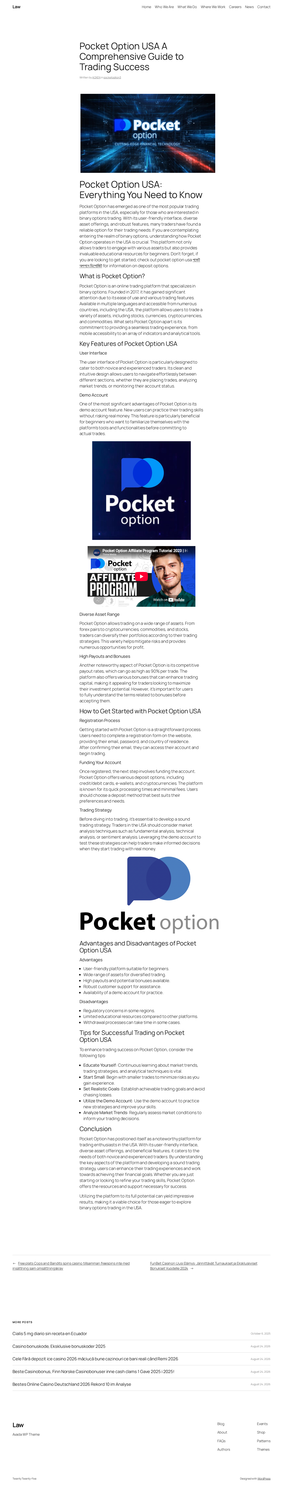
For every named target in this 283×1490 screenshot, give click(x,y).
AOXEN (96, 77)
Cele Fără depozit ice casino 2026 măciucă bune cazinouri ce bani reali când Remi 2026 (95, 1358)
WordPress (264, 1478)
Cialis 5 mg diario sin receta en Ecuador (50, 1333)
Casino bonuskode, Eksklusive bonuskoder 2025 (59, 1346)
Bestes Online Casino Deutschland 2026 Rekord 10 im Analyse (72, 1384)
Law (17, 7)
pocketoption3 (112, 77)
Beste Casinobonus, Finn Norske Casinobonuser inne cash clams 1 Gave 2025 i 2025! (93, 1371)
